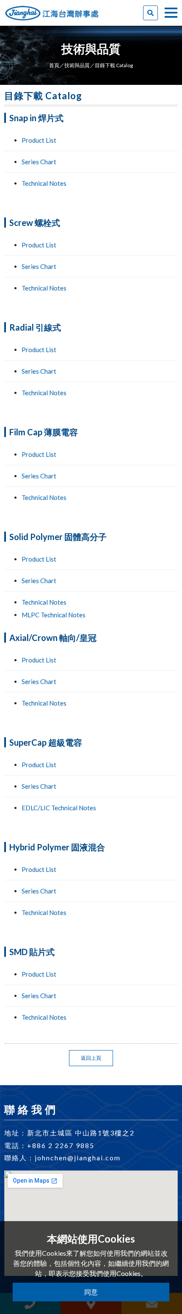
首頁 (54, 65)
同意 (91, 1292)
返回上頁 (91, 1058)
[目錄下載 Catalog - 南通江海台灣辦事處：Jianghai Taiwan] (51, 9)
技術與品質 (77, 65)
